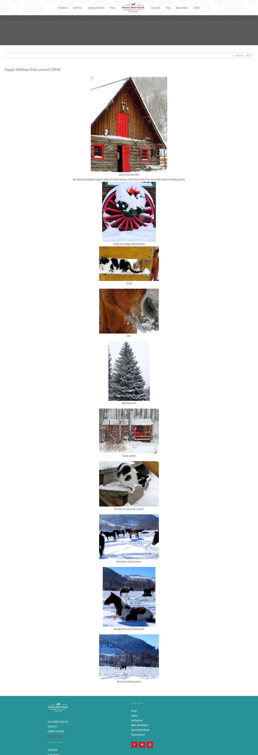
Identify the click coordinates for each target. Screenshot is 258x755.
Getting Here (137, 720)
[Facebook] (134, 745)
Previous (239, 55)
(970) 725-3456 (55, 736)
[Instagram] (150, 745)
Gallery (134, 715)
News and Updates (139, 725)
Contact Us (52, 750)
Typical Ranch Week (140, 730)
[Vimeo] (142, 745)
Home (134, 710)
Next (248, 55)
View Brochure (138, 734)
